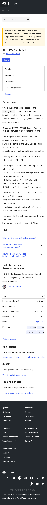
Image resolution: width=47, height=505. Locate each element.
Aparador (29, 408)
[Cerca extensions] (28, 19)
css (34, 327)
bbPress (7, 457)
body (29, 327)
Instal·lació (9, 81)
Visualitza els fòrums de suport (16, 375)
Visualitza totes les (36, 357)
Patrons (28, 420)
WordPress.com (10, 449)
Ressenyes (10, 75)
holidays (41, 327)
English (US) (40, 322)
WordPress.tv (9, 441)
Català (11, 472)
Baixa (6, 60)
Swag (28, 441)
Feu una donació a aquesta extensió (18, 393)
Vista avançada (9, 339)
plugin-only (31, 332)
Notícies (6, 412)
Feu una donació (33, 436)
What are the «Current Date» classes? (19, 238)
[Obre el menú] (43, 3)
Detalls (8, 69)
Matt (5, 453)
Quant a (5, 408)
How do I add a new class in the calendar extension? (14, 255)
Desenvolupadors (10, 436)
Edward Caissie (13, 53)
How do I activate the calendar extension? (12, 246)
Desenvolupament (13, 87)
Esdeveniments (31, 432)
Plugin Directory (8, 11)
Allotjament (7, 416)
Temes (28, 412)
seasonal (40, 332)
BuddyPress (9, 461)
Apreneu (6, 428)
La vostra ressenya (10, 357)
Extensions (29, 416)
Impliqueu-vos (31, 428)
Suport (8, 94)
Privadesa (6, 420)
